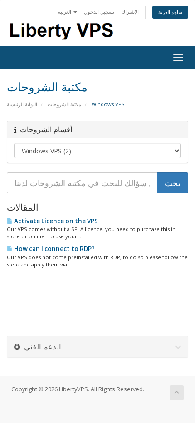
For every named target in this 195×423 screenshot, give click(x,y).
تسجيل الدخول (99, 11)
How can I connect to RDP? (54, 249)
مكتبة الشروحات (64, 104)
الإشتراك (130, 11)
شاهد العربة (170, 12)
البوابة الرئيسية (22, 104)
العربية (65, 11)
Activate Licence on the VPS (55, 221)
